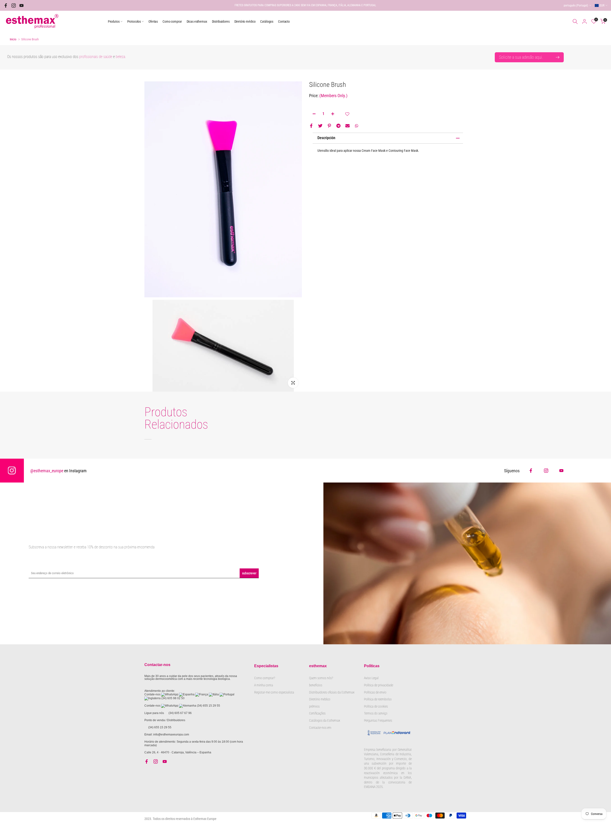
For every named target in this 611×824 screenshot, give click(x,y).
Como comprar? (264, 678)
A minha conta (263, 685)
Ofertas (153, 21)
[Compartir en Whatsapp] (356, 126)
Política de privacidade (378, 685)
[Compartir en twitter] (320, 126)
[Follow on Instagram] (546, 471)
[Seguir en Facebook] (6, 5)
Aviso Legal (371, 678)
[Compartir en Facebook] (311, 126)
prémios (314, 706)
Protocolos (134, 21)
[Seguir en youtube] (21, 5)
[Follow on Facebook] (531, 471)
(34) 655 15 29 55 (208, 706)
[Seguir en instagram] (13, 5)
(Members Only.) (333, 95)
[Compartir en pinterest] (329, 126)
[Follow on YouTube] (561, 471)
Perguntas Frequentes (378, 720)
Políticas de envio (375, 692)
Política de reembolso (378, 699)
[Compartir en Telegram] (338, 126)
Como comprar (172, 21)
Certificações (317, 713)
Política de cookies (376, 706)
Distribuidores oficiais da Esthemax (331, 692)
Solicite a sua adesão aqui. (521, 57)
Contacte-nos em (320, 728)
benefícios (315, 685)
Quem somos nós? (321, 678)
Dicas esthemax (197, 21)
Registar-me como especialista (274, 692)
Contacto (284, 21)
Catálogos (266, 21)
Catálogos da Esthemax (324, 720)
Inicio (13, 39)
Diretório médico (245, 21)
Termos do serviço (375, 713)
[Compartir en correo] (347, 126)
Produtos (114, 21)
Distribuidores (221, 21)
